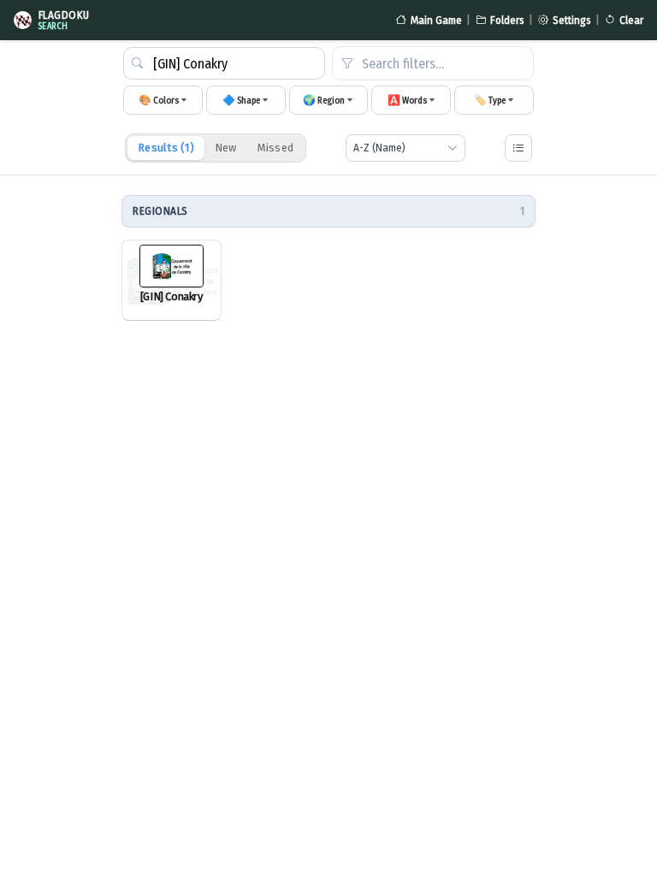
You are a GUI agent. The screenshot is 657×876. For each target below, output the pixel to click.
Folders (507, 20)
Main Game (436, 20)
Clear (631, 20)
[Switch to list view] (518, 148)
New (226, 147)
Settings (572, 20)
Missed (275, 147)
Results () (166, 147)
